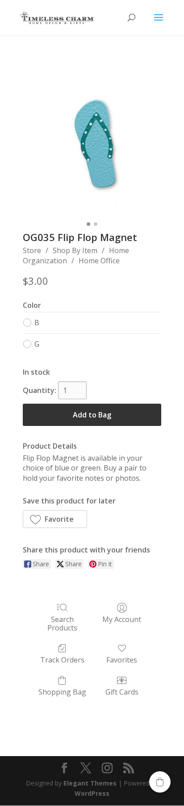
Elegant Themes (90, 783)
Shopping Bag (62, 691)
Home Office (99, 261)
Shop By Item (75, 250)
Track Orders (62, 659)
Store (32, 250)
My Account (121, 619)
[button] (55, 519)
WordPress (92, 793)
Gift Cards (121, 691)
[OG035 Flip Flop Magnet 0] (92, 148)
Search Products (62, 623)
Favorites (121, 659)
